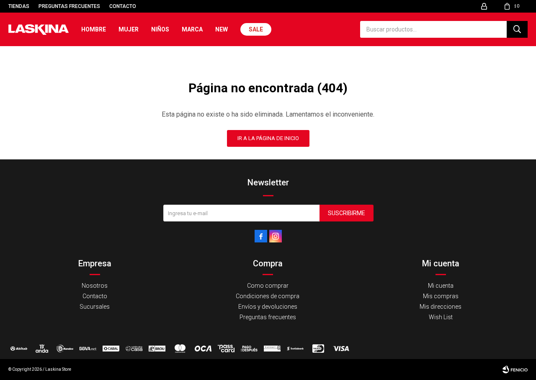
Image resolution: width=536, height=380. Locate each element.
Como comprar (268, 285)
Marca (192, 29)
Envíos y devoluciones (267, 306)
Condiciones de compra (267, 296)
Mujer (129, 29)
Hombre (93, 29)
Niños (160, 29)
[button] (517, 29)
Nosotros (95, 285)
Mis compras (441, 296)
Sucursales (95, 306)
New (221, 29)
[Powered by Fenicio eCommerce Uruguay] (515, 369)
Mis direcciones (440, 306)
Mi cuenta (441, 285)
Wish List (441, 317)
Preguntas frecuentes (69, 6)
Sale (256, 29)
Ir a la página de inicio (268, 138)
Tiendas (18, 6)
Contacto (122, 6)
